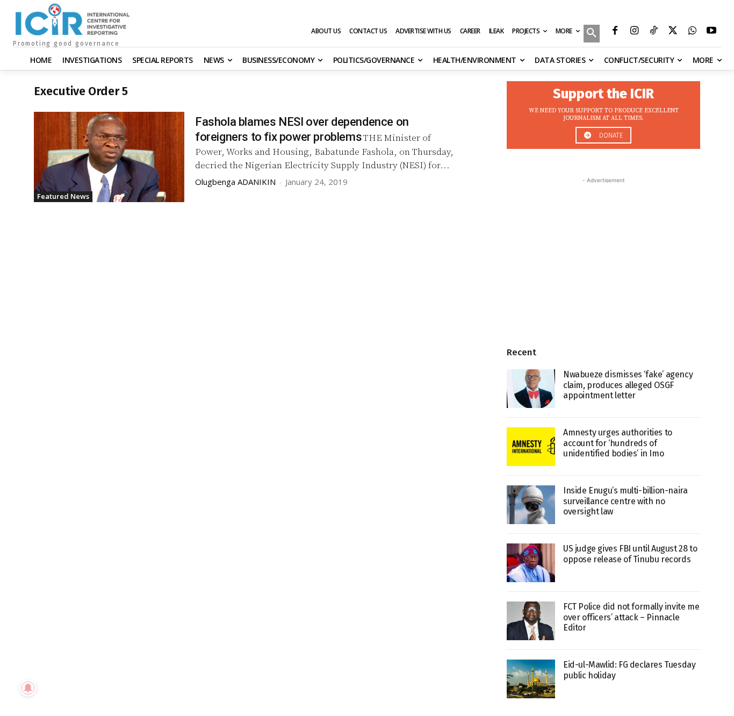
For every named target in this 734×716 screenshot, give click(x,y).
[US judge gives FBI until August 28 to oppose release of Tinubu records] (531, 562)
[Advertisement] (603, 253)
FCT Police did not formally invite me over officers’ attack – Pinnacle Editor (631, 617)
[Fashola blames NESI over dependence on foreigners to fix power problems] (109, 157)
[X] (672, 31)
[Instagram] (634, 31)
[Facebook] (614, 31)
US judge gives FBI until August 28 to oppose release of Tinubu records (630, 553)
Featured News (63, 196)
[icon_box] (603, 112)
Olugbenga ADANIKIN (235, 181)
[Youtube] (711, 31)
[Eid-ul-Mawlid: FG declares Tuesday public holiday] (531, 679)
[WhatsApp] (692, 31)
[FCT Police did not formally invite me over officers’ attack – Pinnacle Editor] (531, 621)
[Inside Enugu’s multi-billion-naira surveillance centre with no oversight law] (531, 504)
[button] (592, 34)
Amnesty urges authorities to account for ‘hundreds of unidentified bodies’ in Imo (617, 442)
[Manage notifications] (28, 688)
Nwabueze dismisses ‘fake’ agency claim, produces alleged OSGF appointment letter (628, 384)
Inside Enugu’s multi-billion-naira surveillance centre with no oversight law (625, 500)
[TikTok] (653, 31)
